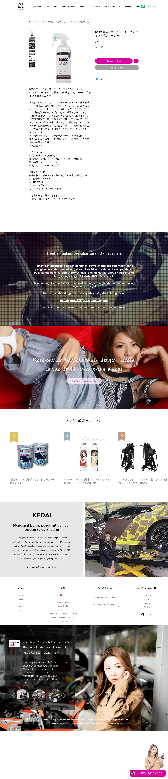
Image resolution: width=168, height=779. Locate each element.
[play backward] (13, 695)
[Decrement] (97, 52)
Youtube (147, 603)
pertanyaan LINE (71, 300)
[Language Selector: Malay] (63, 595)
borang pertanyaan (95, 300)
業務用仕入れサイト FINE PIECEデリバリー (53, 199)
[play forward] (64, 695)
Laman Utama (35, 22)
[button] (137, 6)
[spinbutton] (101, 52)
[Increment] (104, 52)
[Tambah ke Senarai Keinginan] (136, 61)
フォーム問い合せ (41, 185)
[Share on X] (101, 78)
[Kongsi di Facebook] (96, 78)
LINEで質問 (37, 182)
